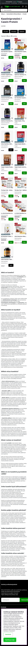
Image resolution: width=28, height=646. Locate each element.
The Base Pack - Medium (21, 190)
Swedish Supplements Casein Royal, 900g (11, 74)
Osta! (11, 57)
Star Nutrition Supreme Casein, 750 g (10, 51)
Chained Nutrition (5, 99)
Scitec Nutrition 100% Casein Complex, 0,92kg (12, 144)
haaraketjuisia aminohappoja (8, 302)
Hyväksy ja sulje (9, 640)
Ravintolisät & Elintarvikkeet (14, 14)
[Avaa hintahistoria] (19, 58)
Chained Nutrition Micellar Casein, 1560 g (11, 97)
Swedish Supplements (6, 76)
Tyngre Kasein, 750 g (20, 121)
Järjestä (22, 31)
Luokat (6, 31)
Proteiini (23, 478)
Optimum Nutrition (19, 76)
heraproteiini (4, 287)
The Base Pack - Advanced (7, 190)
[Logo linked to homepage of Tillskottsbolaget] (12, 6)
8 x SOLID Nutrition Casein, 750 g (9, 213)
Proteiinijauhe (20, 276)
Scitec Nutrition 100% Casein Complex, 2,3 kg (12, 259)
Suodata (14, 31)
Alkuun (3, 14)
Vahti (11, 149)
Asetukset (8, 634)
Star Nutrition (4, 53)
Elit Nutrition (4, 238)
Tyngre (16, 122)
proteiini (9, 443)
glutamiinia (21, 302)
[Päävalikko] (2, 6)
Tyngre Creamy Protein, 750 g (8, 167)
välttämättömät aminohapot (10, 300)
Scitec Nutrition (4, 146)
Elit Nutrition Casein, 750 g (7, 236)
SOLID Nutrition (18, 53)
